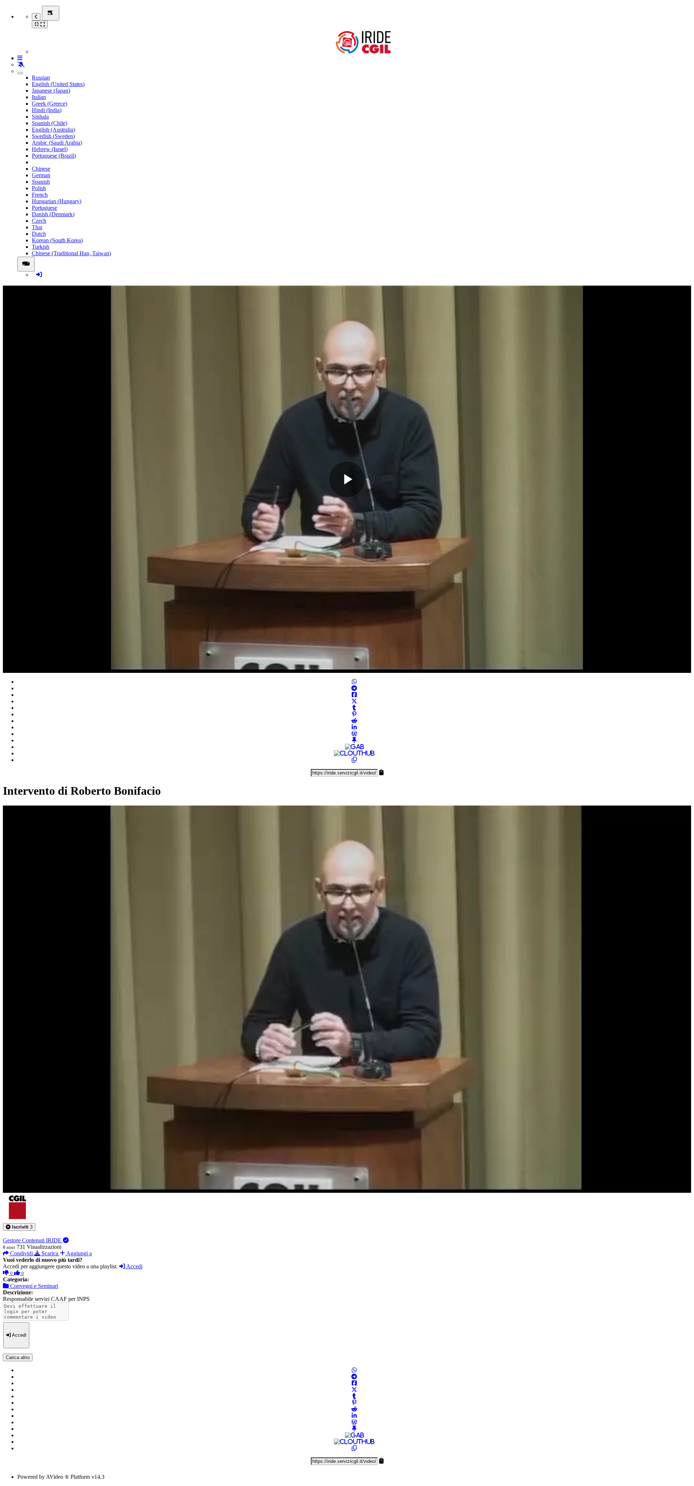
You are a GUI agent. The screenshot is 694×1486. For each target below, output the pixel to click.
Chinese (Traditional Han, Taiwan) (71, 253)
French (40, 195)
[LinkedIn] (354, 727)
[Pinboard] (354, 740)
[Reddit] (354, 721)
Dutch (39, 234)
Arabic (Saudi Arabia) (57, 143)
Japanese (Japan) (51, 90)
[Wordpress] (354, 734)
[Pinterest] (354, 714)
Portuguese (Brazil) (54, 156)
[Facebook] (354, 695)
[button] (19, 1227)
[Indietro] (36, 17)
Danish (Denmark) (53, 214)
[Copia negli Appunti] (354, 760)
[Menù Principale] (50, 13)
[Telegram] (354, 688)
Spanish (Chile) (49, 123)
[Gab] (354, 747)
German (41, 175)
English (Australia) (53, 130)
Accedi (133, 1266)
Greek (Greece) (49, 104)
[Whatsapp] (354, 682)
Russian (41, 77)
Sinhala (40, 117)
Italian (39, 97)
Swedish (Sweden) (53, 136)
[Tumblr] (354, 708)
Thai (37, 227)
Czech (39, 221)
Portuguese (44, 208)
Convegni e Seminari (33, 1286)
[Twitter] (354, 701)
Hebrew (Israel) (50, 149)
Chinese (41, 169)
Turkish (40, 247)
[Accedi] (39, 274)
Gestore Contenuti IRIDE (33, 1240)
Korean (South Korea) (57, 240)
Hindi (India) (46, 110)
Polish (39, 188)
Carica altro (18, 1357)
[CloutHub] (354, 753)
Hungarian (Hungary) (56, 201)
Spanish (41, 182)
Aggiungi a (78, 1253)
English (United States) (58, 84)
